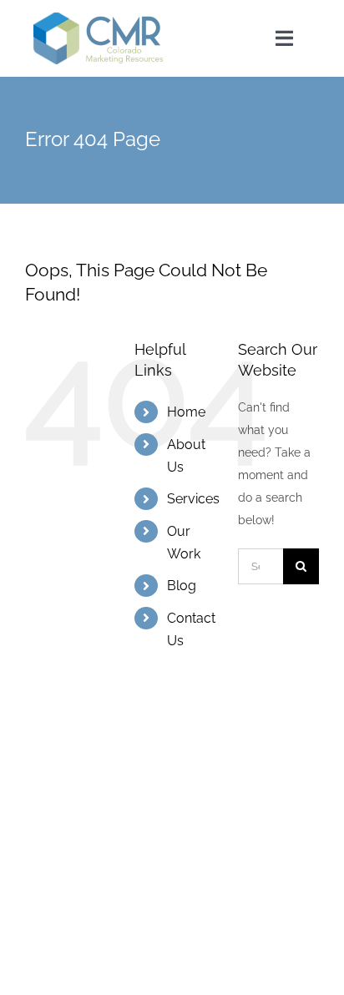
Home (186, 412)
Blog (181, 585)
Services (193, 499)
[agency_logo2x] (99, 18)
